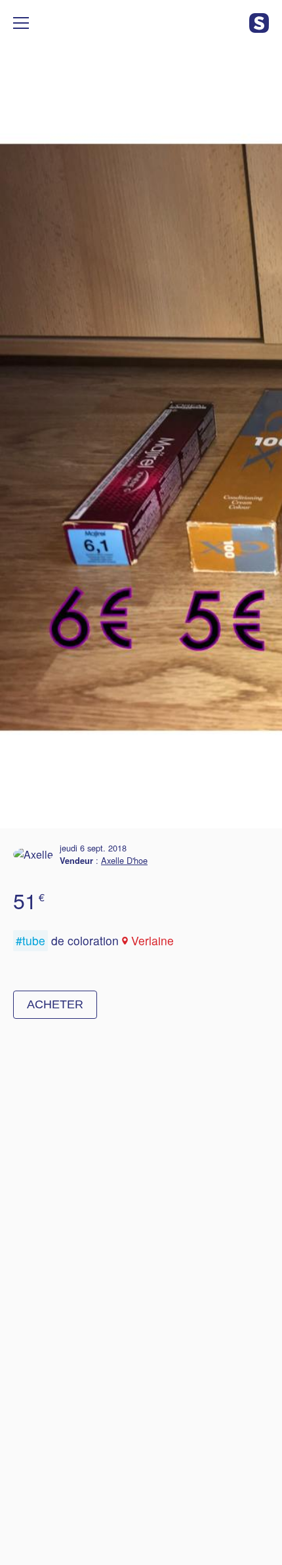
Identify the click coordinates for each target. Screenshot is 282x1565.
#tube (30, 940)
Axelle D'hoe (124, 860)
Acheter (55, 1004)
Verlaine (152, 940)
